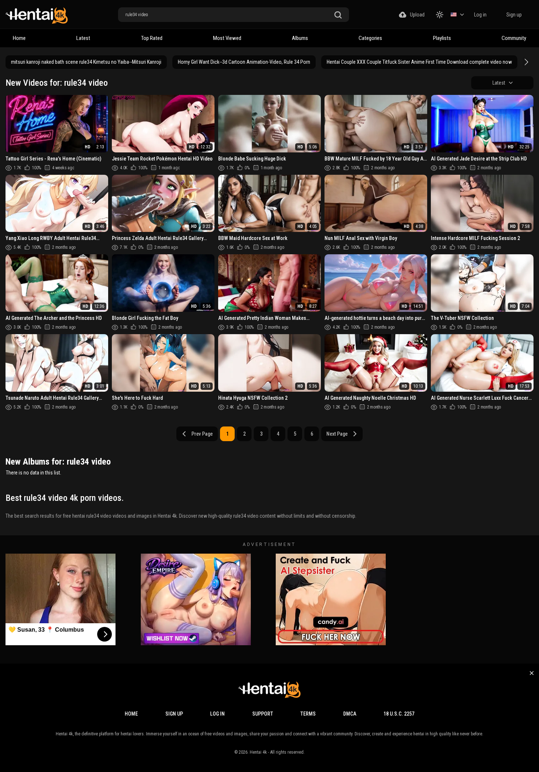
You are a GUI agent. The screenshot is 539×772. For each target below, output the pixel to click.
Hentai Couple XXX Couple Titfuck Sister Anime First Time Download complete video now (419, 62)
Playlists (442, 38)
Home (19, 38)
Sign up (514, 15)
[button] (525, 62)
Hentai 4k (258, 752)
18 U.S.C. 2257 (399, 714)
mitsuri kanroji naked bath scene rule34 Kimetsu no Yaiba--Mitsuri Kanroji (86, 62)
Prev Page (202, 434)
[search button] (338, 15)
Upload (417, 15)
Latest (83, 38)
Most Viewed (227, 38)
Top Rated (151, 38)
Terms (308, 714)
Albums (300, 38)
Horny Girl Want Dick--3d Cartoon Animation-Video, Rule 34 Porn (244, 62)
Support (262, 714)
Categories (370, 38)
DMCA (349, 714)
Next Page (337, 434)
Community (514, 38)
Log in (480, 15)
